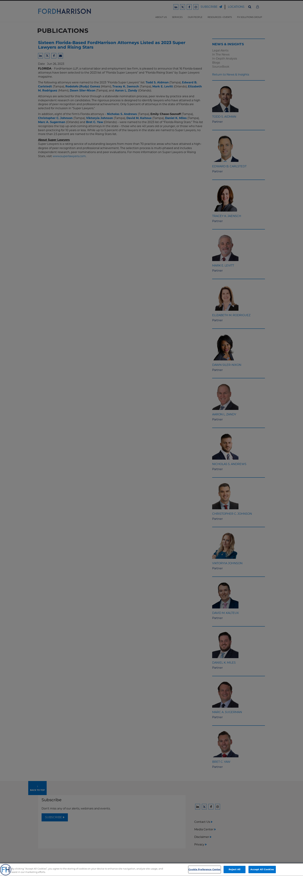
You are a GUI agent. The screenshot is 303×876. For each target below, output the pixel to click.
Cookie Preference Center (204, 869)
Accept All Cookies (262, 869)
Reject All (234, 869)
